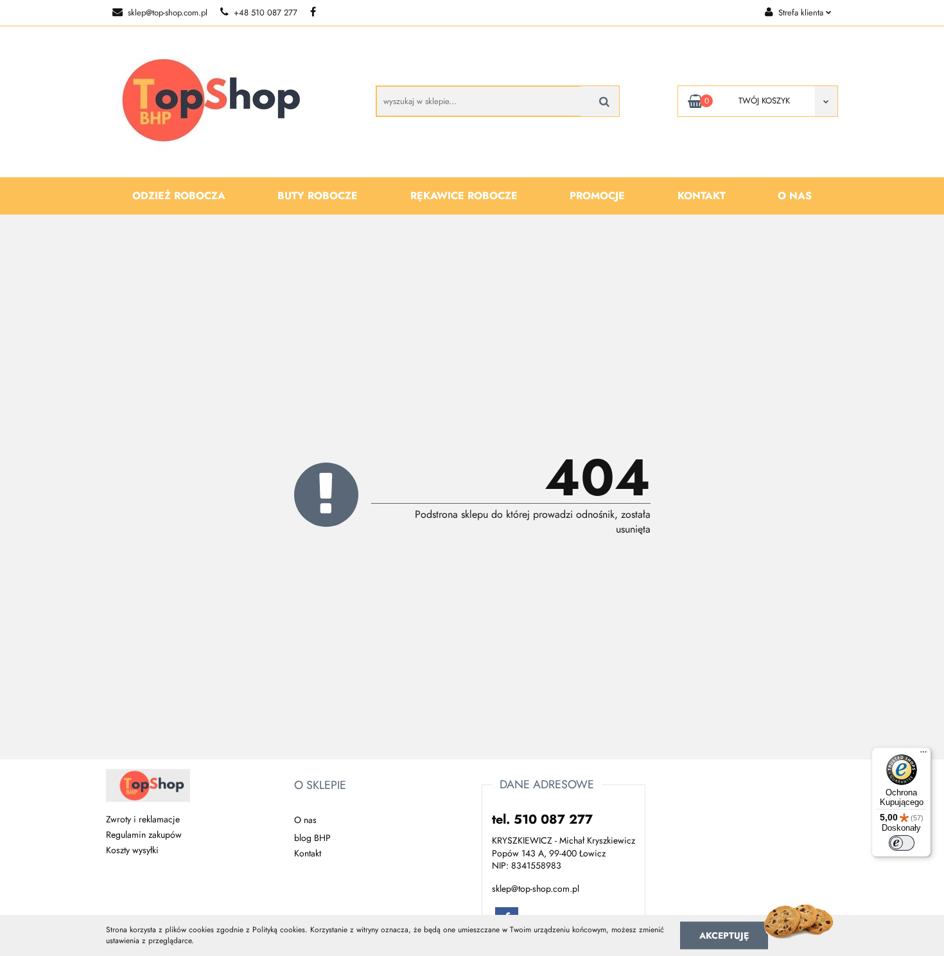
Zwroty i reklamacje (143, 819)
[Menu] (923, 755)
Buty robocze (317, 195)
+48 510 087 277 (265, 12)
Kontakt (701, 195)
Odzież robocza (178, 195)
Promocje (597, 195)
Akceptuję (724, 934)
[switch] (901, 843)
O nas (795, 195)
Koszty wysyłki (132, 850)
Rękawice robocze (464, 195)
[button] (320, 785)
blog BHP (312, 837)
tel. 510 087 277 (542, 819)
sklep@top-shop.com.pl (167, 12)
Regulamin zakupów (144, 834)
